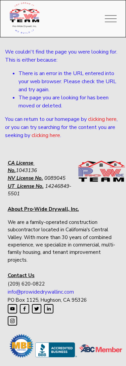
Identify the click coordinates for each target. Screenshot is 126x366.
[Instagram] (12, 321)
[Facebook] (24, 308)
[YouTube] (12, 308)
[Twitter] (36, 308)
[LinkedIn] (48, 308)
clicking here (102, 119)
